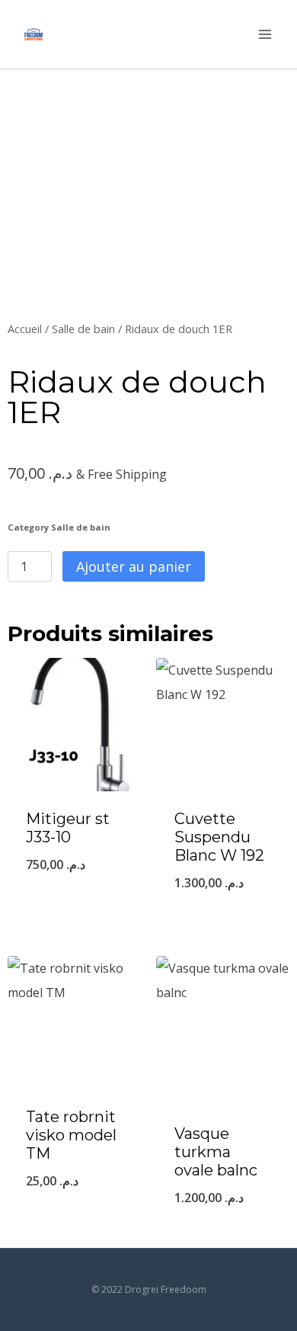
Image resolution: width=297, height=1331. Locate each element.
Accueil (25, 328)
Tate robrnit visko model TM (71, 1135)
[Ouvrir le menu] (265, 34)
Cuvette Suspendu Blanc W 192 (219, 837)
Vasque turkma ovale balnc (215, 1151)
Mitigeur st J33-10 (68, 828)
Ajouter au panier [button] (74, 904)
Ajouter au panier (133, 566)
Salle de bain (83, 328)
